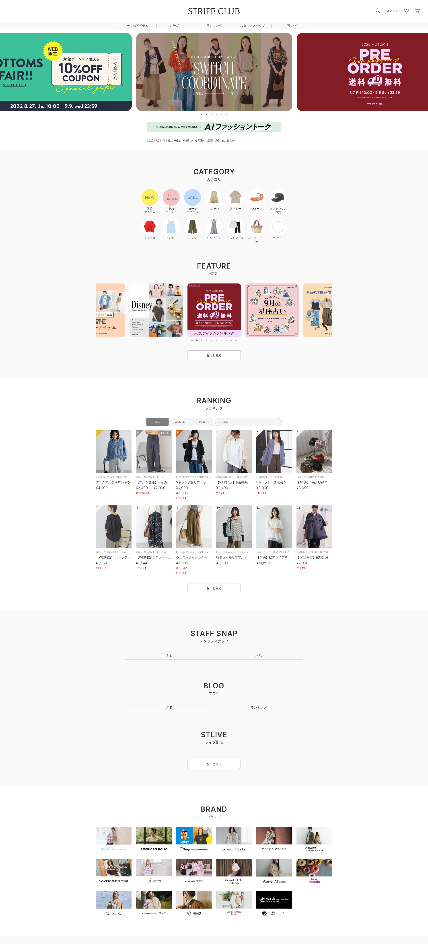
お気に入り (406, 10)
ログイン (392, 10)
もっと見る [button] (214, 355)
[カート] (417, 10)
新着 (169, 655)
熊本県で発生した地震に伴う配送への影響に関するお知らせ (199, 140)
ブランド (290, 25)
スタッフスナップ (252, 25)
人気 (258, 655)
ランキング (214, 25)
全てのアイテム (137, 25)
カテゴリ (176, 25)
